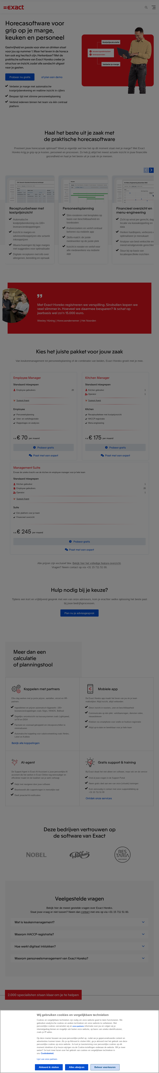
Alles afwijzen (76, 1067)
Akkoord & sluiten (49, 1067)
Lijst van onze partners (47, 1059)
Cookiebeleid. (47, 1053)
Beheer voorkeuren (105, 1067)
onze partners (78, 1026)
